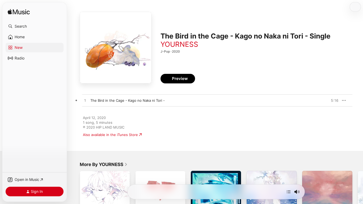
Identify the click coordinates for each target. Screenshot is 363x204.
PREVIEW (332, 100)
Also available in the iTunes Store (110, 135)
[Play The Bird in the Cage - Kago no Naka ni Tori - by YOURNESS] (85, 100)
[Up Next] (288, 192)
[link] (104, 164)
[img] (19, 12)
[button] (34, 26)
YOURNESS (179, 44)
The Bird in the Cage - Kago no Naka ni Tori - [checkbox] (127, 100)
